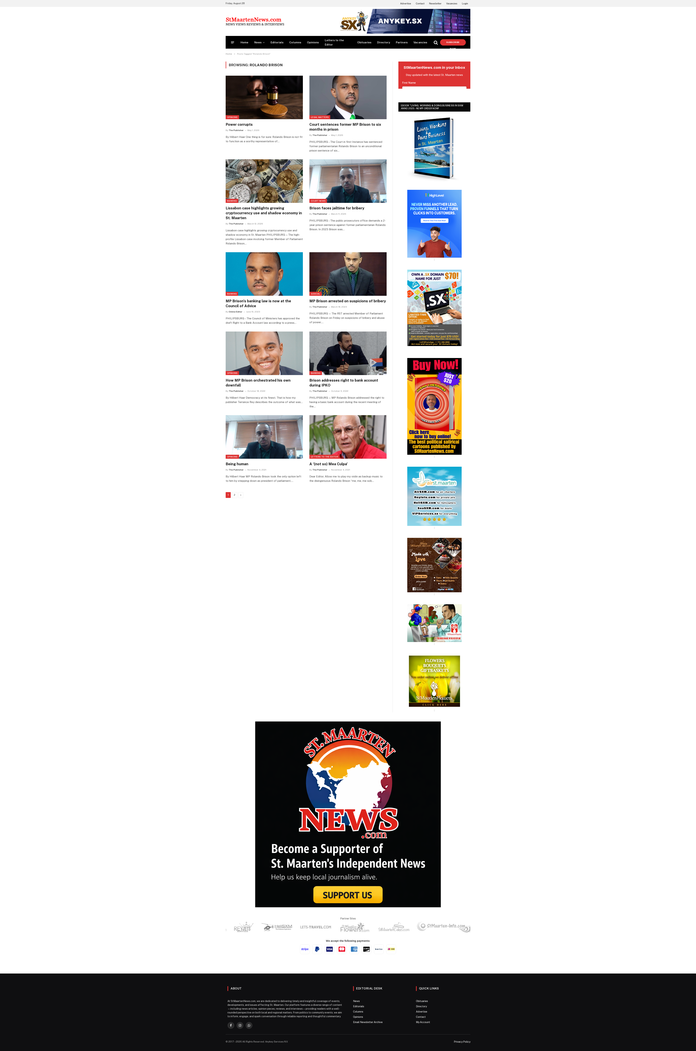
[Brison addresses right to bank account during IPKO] (348, 353)
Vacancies (451, 3)
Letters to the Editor (334, 42)
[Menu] (232, 42)
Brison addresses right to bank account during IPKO (343, 382)
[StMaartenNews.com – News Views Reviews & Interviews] (255, 21)
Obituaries (364, 42)
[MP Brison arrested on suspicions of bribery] (348, 274)
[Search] (435, 42)
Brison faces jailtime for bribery (336, 208)
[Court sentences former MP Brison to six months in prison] (348, 97)
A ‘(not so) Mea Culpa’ (328, 464)
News (258, 42)
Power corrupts (239, 124)
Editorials (277, 42)
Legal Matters (320, 117)
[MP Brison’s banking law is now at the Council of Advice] (264, 274)
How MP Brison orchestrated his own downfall (258, 382)
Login (465, 3)
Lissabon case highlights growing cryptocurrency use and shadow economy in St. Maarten (264, 213)
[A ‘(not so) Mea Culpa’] (348, 437)
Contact (420, 3)
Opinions (313, 42)
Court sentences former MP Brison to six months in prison (345, 127)
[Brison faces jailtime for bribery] (348, 181)
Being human (237, 464)
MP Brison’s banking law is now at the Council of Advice (258, 303)
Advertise (405, 3)
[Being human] (264, 437)
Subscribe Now (452, 43)
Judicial (315, 294)
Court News (318, 201)
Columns (295, 42)
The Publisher (236, 130)
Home (244, 42)
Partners (402, 42)
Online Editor (235, 311)
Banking (232, 201)
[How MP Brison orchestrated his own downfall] (264, 353)
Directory (383, 42)
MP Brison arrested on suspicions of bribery (347, 301)
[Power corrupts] (264, 97)
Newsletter (435, 3)
